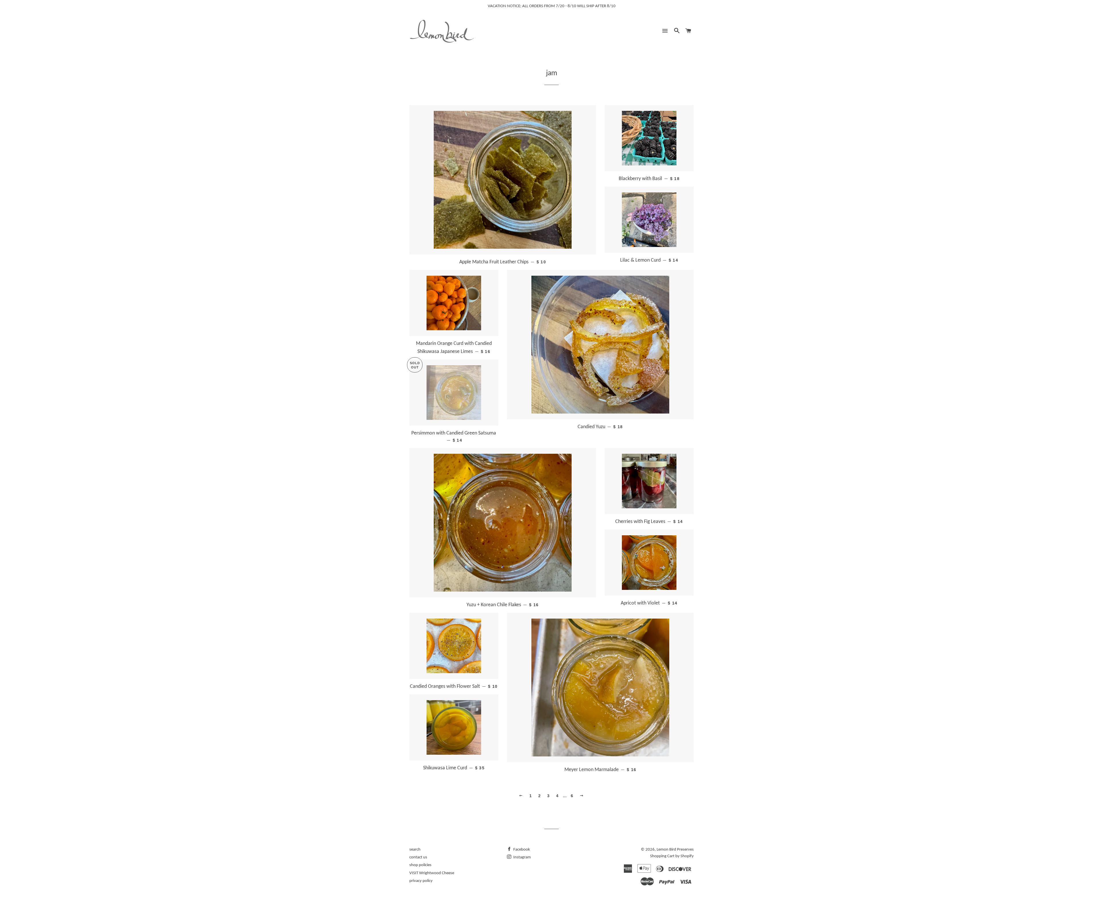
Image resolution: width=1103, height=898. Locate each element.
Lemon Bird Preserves (675, 849)
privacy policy (421, 881)
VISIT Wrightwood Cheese (431, 873)
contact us (418, 857)
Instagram (521, 857)
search (415, 849)
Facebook (521, 849)
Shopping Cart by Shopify (672, 856)
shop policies (420, 865)
